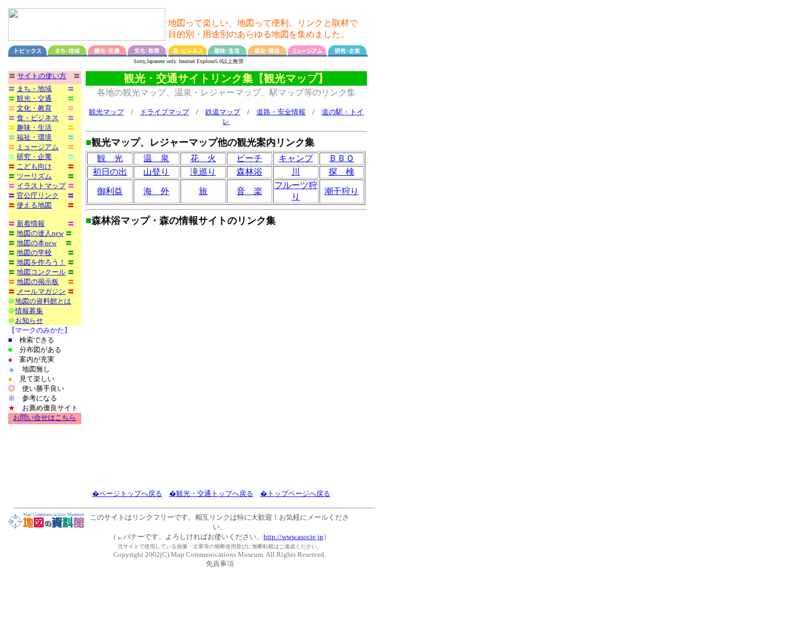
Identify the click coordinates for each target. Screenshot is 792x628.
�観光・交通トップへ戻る (211, 493)
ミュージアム (38, 147)
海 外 (156, 191)
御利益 (110, 191)
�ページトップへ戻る (127, 493)
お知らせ (29, 320)
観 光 (110, 158)
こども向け (34, 166)
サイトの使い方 (41, 76)
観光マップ (106, 112)
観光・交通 (34, 98)
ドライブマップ (164, 112)
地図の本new (37, 243)
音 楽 (249, 191)
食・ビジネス (38, 118)
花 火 (203, 158)
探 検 (342, 171)
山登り (156, 171)
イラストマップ (41, 186)
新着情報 (31, 223)
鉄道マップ (222, 112)
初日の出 (110, 171)
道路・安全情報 (280, 112)
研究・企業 (34, 157)
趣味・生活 (34, 127)
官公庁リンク (38, 195)
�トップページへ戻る (295, 493)
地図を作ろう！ (41, 262)
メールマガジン (41, 291)
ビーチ (249, 158)
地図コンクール (41, 272)
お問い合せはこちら (44, 417)
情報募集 (29, 311)
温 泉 (156, 158)
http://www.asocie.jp (293, 537)
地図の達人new (40, 233)
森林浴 (249, 171)
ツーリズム (34, 176)
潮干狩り (341, 191)
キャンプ (296, 158)
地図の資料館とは (43, 301)
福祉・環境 (34, 137)
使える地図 (34, 205)
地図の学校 (34, 253)
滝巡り (203, 171)
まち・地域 (34, 89)
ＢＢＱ (341, 158)
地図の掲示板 (38, 282)
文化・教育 (34, 108)
